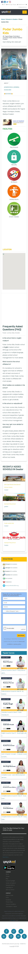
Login (15, 4)
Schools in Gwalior (12, 19)
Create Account (21, 4)
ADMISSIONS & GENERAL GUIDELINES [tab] (11, 88)
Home (3, 19)
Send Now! (21, 635)
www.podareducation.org (12, 585)
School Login (10, 4)
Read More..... (6, 857)
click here (13, 920)
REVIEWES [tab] (8, 94)
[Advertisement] (14, 233)
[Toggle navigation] (24, 12)
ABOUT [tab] (6, 83)
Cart (4, 4)
